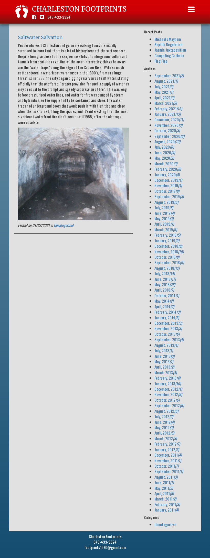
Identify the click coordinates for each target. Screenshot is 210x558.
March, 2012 (165, 438)
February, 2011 (167, 504)
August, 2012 (166, 411)
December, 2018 (168, 246)
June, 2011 (164, 482)
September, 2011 (168, 471)
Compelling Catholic (169, 55)
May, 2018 (164, 284)
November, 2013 (168, 328)
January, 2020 (167, 174)
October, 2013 (167, 334)
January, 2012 (166, 449)
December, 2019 (168, 180)
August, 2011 (165, 477)
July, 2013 (163, 350)
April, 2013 (164, 367)
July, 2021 (163, 86)
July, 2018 (164, 273)
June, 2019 (164, 213)
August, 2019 (166, 202)
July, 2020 (164, 147)
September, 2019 (169, 196)
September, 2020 (169, 136)
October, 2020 (167, 130)
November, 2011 (167, 460)
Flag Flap (160, 61)
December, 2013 (168, 323)
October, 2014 (166, 295)
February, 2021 (168, 108)
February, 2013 (167, 378)
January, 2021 (167, 114)
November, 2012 (168, 394)
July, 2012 (163, 416)
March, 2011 (165, 499)
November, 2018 (169, 251)
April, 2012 (164, 433)
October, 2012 (167, 400)
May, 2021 (163, 92)
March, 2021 (165, 103)
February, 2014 (167, 312)
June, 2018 (165, 279)
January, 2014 (166, 317)
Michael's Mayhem (167, 39)
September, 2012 (169, 405)
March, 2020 (165, 163)
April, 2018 (164, 290)
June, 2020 (164, 152)
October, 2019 (166, 191)
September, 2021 (169, 75)
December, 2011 (168, 455)
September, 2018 (169, 262)
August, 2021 (166, 81)
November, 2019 (168, 185)
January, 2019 (166, 240)
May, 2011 (163, 488)
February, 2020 (167, 169)
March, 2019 (165, 229)
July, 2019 (163, 207)
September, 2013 (169, 339)
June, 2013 (164, 356)
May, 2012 (163, 427)
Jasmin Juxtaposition (170, 50)
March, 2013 (165, 372)
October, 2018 (166, 257)
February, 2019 (167, 235)
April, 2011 (164, 493)
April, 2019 (164, 224)
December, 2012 (168, 389)
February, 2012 (167, 444)
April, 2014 (164, 306)
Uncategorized (64, 225)
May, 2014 (163, 301)
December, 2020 (169, 119)
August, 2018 (167, 268)
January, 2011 (166, 510)
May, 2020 (164, 158)
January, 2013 (167, 383)
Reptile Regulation (168, 44)
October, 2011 (166, 466)
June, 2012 (164, 422)
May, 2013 (163, 361)
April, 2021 (164, 97)
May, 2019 (163, 218)
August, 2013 (166, 345)
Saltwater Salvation (40, 37)
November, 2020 (168, 125)
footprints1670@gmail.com (105, 547)
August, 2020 (167, 141)
